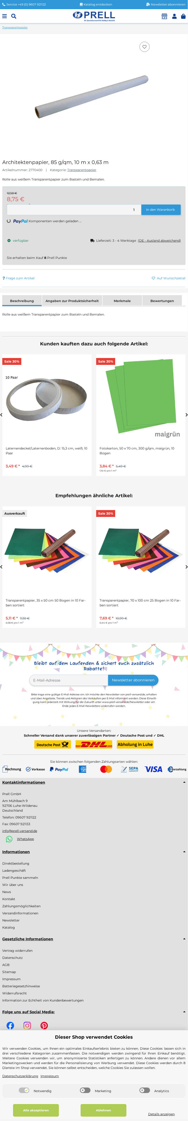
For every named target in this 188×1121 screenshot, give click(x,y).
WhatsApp (25, 839)
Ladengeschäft (14, 870)
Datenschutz (12, 958)
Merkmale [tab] (122, 301)
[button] (174, 16)
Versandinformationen (20, 913)
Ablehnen (103, 1110)
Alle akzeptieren (36, 1110)
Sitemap (9, 972)
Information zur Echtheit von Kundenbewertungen (43, 1000)
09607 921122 (25, 817)
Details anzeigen (161, 1114)
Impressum (11, 979)
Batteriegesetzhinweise (21, 986)
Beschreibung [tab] (22, 301)
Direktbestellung (15, 863)
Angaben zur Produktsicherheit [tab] (72, 301)
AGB (6, 965)
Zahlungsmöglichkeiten (21, 906)
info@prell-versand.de (19, 831)
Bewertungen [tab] (162, 301)
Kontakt (8, 899)
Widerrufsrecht (14, 993)
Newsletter (11, 920)
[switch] (24, 1090)
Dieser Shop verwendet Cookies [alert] (94, 1037)
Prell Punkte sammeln (20, 878)
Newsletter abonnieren (133, 680)
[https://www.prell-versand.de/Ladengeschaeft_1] (164, 16)
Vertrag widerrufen (17, 951)
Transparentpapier (81, 170)
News (6, 892)
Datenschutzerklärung (20, 1076)
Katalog (8, 927)
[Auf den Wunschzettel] (144, 47)
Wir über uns (12, 885)
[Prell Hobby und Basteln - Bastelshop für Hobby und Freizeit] (94, 16)
